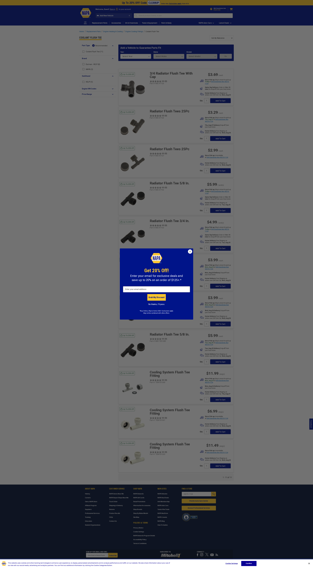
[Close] (309, 563)
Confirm (249, 563)
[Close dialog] (190, 251)
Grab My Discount (157, 297)
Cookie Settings (231, 563)
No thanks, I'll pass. (156, 304)
